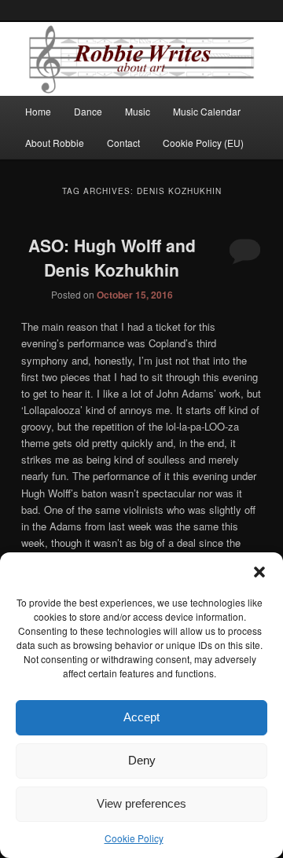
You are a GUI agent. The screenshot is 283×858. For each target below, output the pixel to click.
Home (38, 111)
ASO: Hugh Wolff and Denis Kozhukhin (112, 257)
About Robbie (54, 142)
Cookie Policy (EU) (203, 142)
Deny (142, 760)
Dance (88, 111)
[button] (259, 572)
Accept (141, 717)
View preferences (141, 803)
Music (137, 111)
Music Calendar (207, 111)
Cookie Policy (134, 838)
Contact (123, 142)
